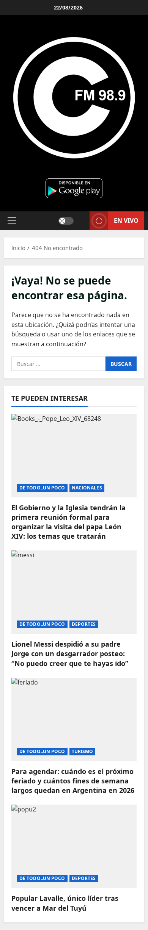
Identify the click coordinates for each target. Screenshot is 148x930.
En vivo (126, 220)
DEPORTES (84, 624)
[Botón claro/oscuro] (66, 220)
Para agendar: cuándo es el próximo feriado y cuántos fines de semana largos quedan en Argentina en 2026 (72, 781)
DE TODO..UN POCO (42, 488)
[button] (12, 220)
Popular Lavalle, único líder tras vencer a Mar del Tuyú (64, 903)
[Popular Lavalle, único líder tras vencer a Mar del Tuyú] (74, 846)
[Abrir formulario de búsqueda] (81, 220)
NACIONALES (87, 488)
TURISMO (82, 751)
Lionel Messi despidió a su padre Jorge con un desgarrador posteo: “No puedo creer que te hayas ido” (69, 653)
